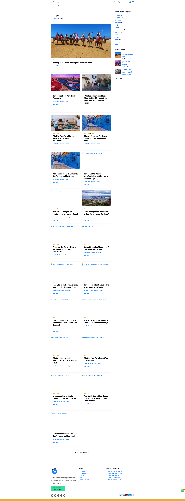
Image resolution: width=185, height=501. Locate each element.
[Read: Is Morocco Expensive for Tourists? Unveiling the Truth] (65, 383)
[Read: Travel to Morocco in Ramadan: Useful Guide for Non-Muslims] (65, 420)
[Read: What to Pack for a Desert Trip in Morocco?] (96, 345)
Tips (54, 60)
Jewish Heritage (119, 30)
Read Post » (56, 69)
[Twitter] (55, 495)
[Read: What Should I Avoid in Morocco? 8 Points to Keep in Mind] (65, 345)
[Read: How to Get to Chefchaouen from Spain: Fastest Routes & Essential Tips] (96, 160)
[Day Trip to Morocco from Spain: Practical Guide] (118, 55)
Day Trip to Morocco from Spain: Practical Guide (72, 63)
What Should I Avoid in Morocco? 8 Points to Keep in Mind (65, 360)
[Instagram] (58, 495)
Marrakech (118, 32)
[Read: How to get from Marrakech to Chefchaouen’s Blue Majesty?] (96, 307)
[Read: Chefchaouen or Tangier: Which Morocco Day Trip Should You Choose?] (65, 307)
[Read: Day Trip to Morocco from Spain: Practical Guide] (81, 41)
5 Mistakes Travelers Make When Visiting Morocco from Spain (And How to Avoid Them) (127, 73)
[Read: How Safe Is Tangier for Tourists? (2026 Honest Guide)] (65, 198)
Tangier (86, 133)
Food (85, 244)
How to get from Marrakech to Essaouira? (126, 63)
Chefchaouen (56, 171)
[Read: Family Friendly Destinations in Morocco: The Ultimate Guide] (65, 271)
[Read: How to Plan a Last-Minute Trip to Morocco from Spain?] (96, 271)
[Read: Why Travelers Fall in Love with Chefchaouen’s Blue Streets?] (65, 160)
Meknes (117, 34)
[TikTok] (61, 495)
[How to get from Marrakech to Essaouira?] (118, 63)
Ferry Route (118, 22)
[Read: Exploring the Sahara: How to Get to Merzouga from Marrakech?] (65, 234)
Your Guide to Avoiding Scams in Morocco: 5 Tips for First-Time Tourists (96, 398)
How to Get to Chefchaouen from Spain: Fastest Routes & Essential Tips (96, 176)
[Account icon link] (130, 2)
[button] (133, 2)
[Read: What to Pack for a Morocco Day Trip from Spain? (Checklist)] (65, 123)
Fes (116, 25)
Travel (57, 93)
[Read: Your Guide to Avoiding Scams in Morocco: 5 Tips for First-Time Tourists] (96, 383)
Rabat (116, 37)
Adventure (117, 15)
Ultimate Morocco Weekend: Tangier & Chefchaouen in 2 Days (95, 138)
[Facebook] (52, 495)
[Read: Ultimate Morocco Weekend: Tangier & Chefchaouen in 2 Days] (96, 123)
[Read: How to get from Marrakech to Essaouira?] (65, 82)
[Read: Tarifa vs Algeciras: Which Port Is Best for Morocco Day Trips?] (96, 198)
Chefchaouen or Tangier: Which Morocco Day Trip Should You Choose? (65, 322)
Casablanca (118, 17)
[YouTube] (64, 495)
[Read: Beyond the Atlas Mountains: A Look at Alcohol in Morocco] (96, 234)
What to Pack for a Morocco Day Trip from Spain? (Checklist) (64, 138)
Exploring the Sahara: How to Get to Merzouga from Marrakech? (64, 249)
